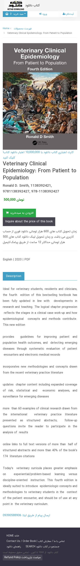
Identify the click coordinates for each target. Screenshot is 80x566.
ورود (44, 14)
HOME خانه (13, 536)
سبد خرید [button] (15, 14)
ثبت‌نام (70, 14)
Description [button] (13, 276)
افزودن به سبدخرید (21, 213)
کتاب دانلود (32, 5)
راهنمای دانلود (14, 547)
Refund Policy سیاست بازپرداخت (22, 557)
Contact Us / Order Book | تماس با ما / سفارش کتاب (36, 541)
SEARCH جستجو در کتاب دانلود (42, 547)
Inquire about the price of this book (29, 221)
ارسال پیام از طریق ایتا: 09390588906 (26, 515)
